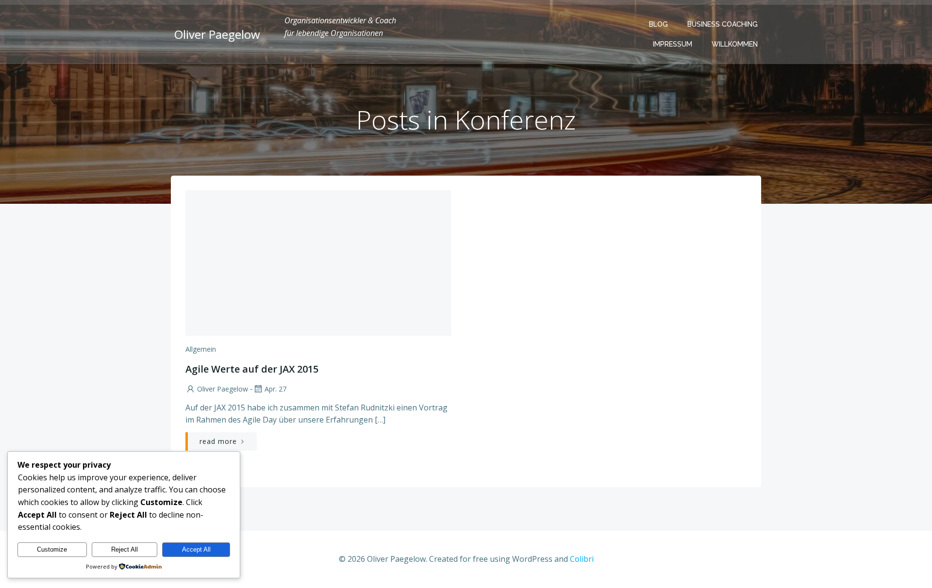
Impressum (672, 44)
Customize (52, 549)
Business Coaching (722, 24)
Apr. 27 (275, 388)
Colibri (582, 559)
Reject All (124, 549)
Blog (658, 24)
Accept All (196, 549)
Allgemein (200, 349)
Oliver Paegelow (222, 388)
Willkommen (735, 44)
